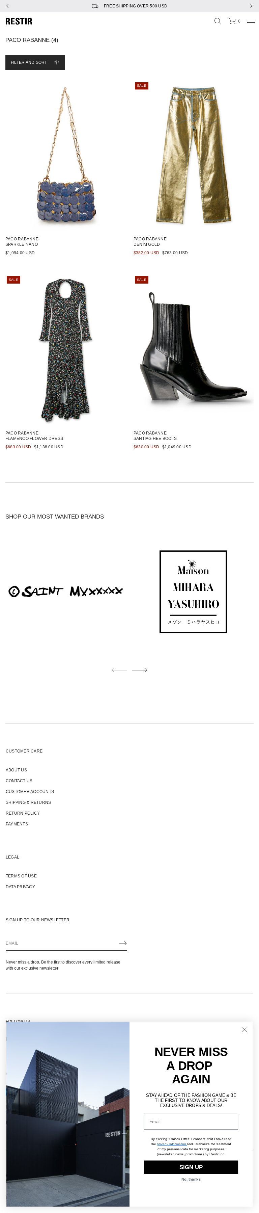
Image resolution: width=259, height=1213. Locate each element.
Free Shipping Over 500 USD (135, 6)
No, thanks (191, 1179)
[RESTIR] (19, 21)
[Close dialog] (244, 1029)
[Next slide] (139, 670)
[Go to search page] (217, 21)
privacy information (171, 1143)
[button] (217, 21)
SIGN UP (191, 1167)
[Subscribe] (123, 943)
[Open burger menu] (251, 21)
